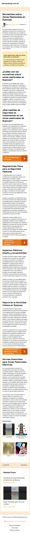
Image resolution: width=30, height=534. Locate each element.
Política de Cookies (15, 530)
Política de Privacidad (14, 525)
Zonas (4, 482)
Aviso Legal (15, 527)
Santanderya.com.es (10, 3)
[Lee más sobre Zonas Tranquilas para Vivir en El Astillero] (15, 493)
